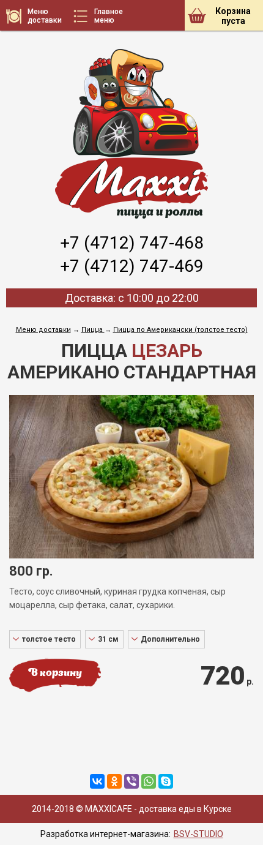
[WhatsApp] (148, 781)
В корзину (55, 673)
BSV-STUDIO (198, 834)
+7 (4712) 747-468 (132, 243)
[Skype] (165, 781)
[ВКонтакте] (97, 781)
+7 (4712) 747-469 (132, 266)
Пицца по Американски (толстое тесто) (180, 330)
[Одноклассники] (114, 781)
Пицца (93, 330)
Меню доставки (43, 330)
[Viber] (131, 781)
